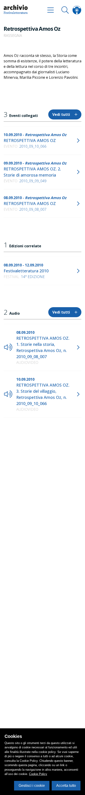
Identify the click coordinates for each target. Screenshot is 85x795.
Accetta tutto (66, 785)
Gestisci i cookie (32, 785)
